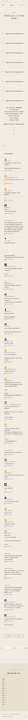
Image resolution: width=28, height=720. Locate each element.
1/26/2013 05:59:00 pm (8, 289)
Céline (17, 120)
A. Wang (15, 118)
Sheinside (19, 107)
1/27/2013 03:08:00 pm (8, 361)
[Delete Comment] (14, 171)
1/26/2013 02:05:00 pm (8, 183)
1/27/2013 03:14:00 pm (8, 397)
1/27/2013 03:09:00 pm (8, 373)
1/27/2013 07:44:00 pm (8, 478)
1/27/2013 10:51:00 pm (8, 514)
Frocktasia (7, 499)
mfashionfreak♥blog (9, 317)
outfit (14, 12)
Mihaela (6, 311)
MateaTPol (7, 341)
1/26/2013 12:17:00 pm (8, 170)
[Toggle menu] (3, 5)
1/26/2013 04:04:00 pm (8, 233)
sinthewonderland (9, 177)
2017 (4, 686)
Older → (19, 635)
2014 (4, 692)
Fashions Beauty (8, 417)
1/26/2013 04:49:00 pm (8, 259)
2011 (4, 699)
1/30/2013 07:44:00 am (8, 561)
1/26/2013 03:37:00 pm (8, 213)
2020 (3, 679)
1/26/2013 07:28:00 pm (8, 304)
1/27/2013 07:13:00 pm (8, 465)
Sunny (6, 553)
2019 (3, 681)
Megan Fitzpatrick (9, 461)
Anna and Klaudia (9, 352)
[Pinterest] (23, 5)
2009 (3, 704)
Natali (6, 160)
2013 (4, 695)
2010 (4, 702)
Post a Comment (8, 624)
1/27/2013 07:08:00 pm (8, 454)
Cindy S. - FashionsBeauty (11, 404)
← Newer (8, 635)
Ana (11, 5)
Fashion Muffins (8, 266)
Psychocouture (8, 602)
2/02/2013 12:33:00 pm (8, 594)
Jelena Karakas (8, 296)
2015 (4, 690)
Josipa (6, 240)
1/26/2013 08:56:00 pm (8, 318)
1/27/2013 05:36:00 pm (8, 443)
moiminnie (7, 283)
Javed (5, 585)
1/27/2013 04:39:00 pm (8, 419)
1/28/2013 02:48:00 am (8, 526)
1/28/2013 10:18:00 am (8, 546)
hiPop (5, 326)
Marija (6, 207)
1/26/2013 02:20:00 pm (8, 200)
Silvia (5, 486)
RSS (25, 716)
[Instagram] (20, 5)
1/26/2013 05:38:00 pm (8, 275)
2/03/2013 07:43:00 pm (8, 609)
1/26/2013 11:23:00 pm (8, 345)
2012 (4, 697)
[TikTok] (25, 5)
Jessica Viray (7, 522)
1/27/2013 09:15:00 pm (8, 503)
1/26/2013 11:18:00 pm (8, 333)
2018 (3, 683)
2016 (4, 688)
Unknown (6, 190)
